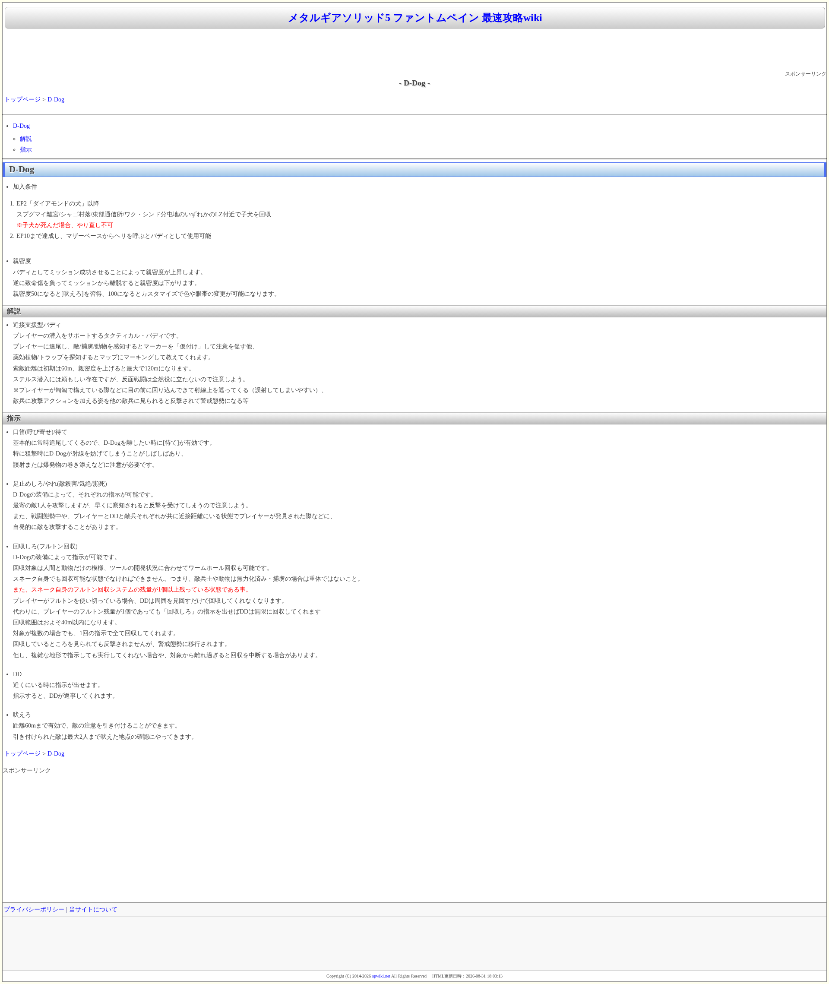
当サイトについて (93, 909)
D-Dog (55, 99)
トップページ (22, 99)
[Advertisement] (414, 50)
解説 (26, 139)
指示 (26, 149)
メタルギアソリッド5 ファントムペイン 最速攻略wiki (415, 17)
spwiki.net (381, 976)
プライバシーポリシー (34, 909)
